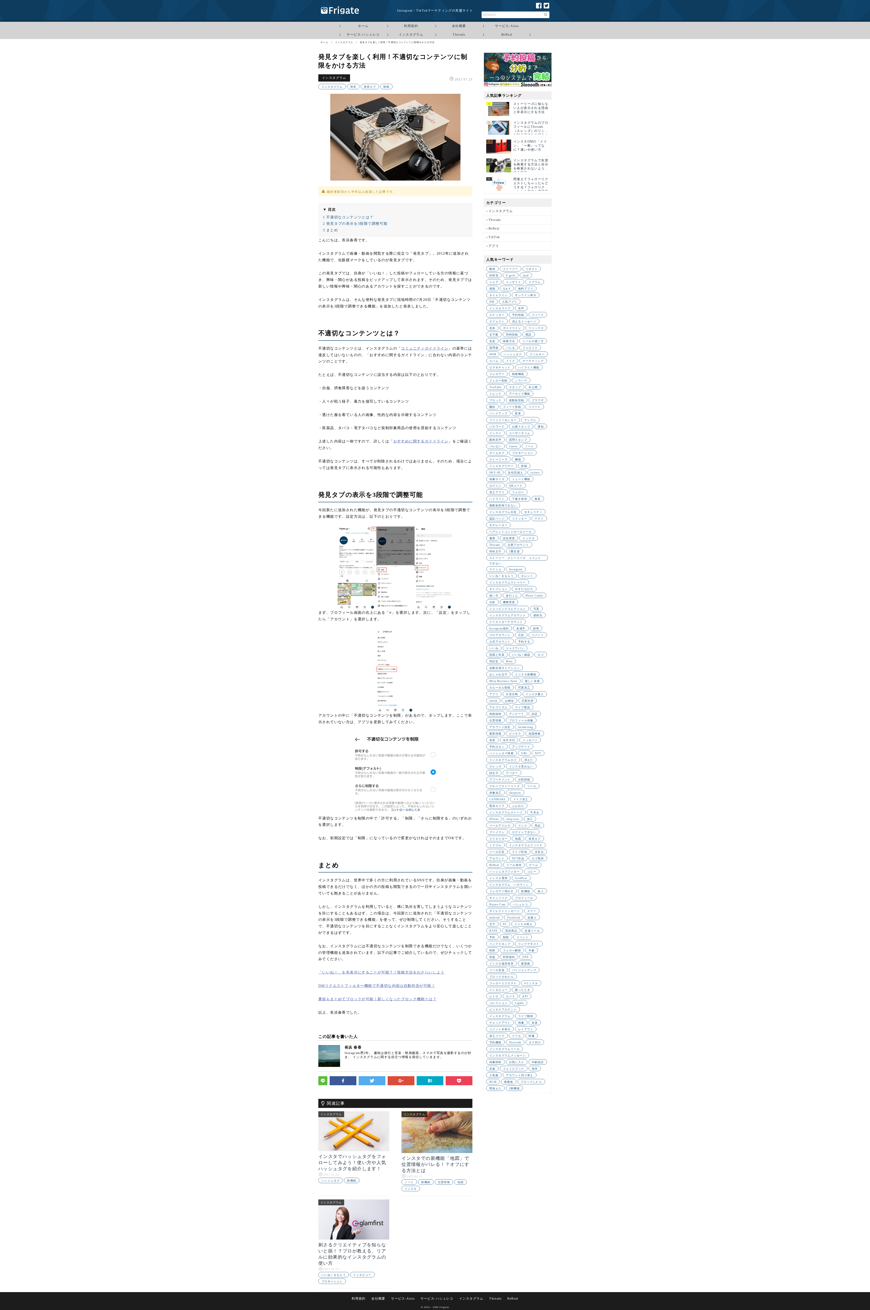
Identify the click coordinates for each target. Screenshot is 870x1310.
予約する (524, 641)
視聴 (492, 288)
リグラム (535, 282)
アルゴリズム (498, 707)
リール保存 (514, 865)
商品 (538, 825)
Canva (513, 446)
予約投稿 (518, 315)
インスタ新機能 (525, 674)
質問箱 (493, 347)
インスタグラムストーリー (507, 582)
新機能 (351, 1180)
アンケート (516, 713)
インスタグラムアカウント (507, 615)
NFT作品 (518, 858)
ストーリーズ (498, 459)
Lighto (519, 1003)
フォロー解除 (512, 950)
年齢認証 (538, 1062)
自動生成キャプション (504, 668)
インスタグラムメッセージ (507, 1055)
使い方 (493, 595)
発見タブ (370, 86)
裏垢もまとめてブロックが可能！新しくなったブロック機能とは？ (377, 999)
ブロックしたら (531, 1081)
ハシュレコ (520, 904)
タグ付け (535, 1042)
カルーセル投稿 (500, 687)
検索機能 (518, 374)
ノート (409, 1182)
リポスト (532, 269)
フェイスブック (513, 1068)
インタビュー (362, 1274)
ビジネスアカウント (503, 1009)
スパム (493, 361)
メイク (510, 361)
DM (492, 301)
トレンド (495, 393)
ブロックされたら (501, 976)
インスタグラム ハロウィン (509, 884)
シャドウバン (515, 648)
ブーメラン (497, 832)
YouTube (495, 387)
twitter (535, 472)
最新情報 (495, 733)
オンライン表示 (525, 295)
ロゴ (541, 654)
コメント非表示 (500, 1029)
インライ (495, 433)
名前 (492, 328)
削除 (492, 950)
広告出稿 (512, 694)
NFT (538, 753)
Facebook (513, 917)
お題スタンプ (521, 426)
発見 (353, 86)
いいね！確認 (521, 654)
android (494, 917)
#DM (492, 354)
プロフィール (524, 897)
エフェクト (497, 321)
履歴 (492, 538)
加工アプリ (497, 492)
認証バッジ (497, 518)
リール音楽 (497, 970)
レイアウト (525, 1029)
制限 (386, 86)
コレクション (498, 1003)
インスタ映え (524, 924)
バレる (510, 347)
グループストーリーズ (504, 786)
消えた (528, 759)
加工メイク (497, 1035)
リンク (522, 825)
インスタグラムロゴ (503, 759)
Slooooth (515, 1042)
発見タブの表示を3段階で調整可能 (355, 223)
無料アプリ (525, 288)
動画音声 (495, 439)
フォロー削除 (498, 380)
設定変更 (509, 538)
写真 (536, 608)
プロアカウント (500, 635)
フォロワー (497, 374)
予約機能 (495, 1042)
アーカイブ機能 (519, 393)
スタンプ (515, 387)
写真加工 (524, 687)
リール (516, 1035)
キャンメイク (498, 897)
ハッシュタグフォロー (504, 871)
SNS (525, 957)
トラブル (495, 845)
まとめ (330, 230)
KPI (525, 996)
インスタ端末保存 (501, 963)
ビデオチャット (500, 367)
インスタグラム (411, 34)
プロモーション (332, 1281)
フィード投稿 (512, 406)
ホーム (363, 26)
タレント (527, 576)
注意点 (539, 851)
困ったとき (522, 989)
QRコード (516, 485)
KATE (493, 930)
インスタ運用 (498, 878)
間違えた (495, 1088)
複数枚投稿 (516, 400)
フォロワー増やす (501, 891)
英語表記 (511, 930)
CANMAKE (497, 799)
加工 (530, 819)
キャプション (498, 589)
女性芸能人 (515, 472)
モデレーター (498, 525)
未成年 (520, 628)
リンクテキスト (528, 943)
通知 (541, 426)
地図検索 (535, 733)
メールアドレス (500, 825)
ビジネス (515, 733)
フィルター (537, 354)
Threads (459, 34)
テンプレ (530, 420)
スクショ (495, 569)
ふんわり (518, 805)
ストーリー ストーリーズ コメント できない (516, 558)
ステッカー (497, 315)
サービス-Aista (507, 26)
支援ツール (532, 930)
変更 (518, 413)
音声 (521, 308)
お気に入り (516, 1062)
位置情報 (444, 1182)
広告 (521, 635)
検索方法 (509, 341)
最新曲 (525, 963)
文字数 (493, 334)
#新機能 (514, 1088)
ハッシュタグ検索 (501, 753)
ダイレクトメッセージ (504, 911)
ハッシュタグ (330, 1180)
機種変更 (509, 602)
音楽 (492, 341)
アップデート (521, 746)
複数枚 (508, 1081)
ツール (531, 786)
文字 (492, 924)
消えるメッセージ (524, 321)
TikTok (494, 237)
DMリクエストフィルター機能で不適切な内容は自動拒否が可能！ (376, 986)
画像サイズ (497, 479)
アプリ (493, 246)
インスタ (411, 1188)
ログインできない (524, 832)
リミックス (536, 328)
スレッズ (495, 766)
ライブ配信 (522, 707)
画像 (521, 1022)
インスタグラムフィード (525, 845)
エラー (531, 911)
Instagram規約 (499, 628)
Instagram (516, 569)
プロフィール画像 (521, 720)
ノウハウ (521, 380)
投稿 (524, 466)
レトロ (493, 996)
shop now (512, 819)
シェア (493, 282)
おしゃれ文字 (498, 674)
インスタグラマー (501, 466)
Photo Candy (534, 595)
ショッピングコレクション (507, 608)
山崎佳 (509, 700)
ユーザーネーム (519, 433)
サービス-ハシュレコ (363, 34)
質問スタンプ (518, 439)
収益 (492, 957)
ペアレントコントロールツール (510, 531)
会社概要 (459, 26)
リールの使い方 (533, 341)
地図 (460, 1182)
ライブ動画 (525, 1016)
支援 (492, 1068)
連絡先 (537, 615)
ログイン (495, 485)
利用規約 (411, 26)
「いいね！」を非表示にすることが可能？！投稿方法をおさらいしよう (381, 972)
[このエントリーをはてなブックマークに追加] (430, 1080)
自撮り (532, 917)
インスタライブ (500, 308)
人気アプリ (509, 301)
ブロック (495, 400)
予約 (492, 937)
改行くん (512, 595)
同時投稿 (512, 334)
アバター (512, 773)
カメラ (510, 996)
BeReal (506, 34)
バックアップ (498, 413)
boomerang (525, 727)
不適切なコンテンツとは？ (348, 217)
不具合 (534, 812)
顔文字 (493, 773)
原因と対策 (497, 654)
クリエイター (498, 838)
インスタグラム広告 (503, 512)
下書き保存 (519, 498)
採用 (536, 628)
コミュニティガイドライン (424, 348)
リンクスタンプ (500, 943)
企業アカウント (518, 544)
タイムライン (498, 295)
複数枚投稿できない (503, 505)
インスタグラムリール (504, 1049)
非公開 (533, 387)
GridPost (521, 878)
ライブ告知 (519, 851)
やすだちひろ (524, 589)
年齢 (532, 950)
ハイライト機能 (528, 367)
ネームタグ (497, 452)
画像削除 (495, 1062)
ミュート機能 (521, 479)
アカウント (497, 858)
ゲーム (533, 865)
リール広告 (497, 851)
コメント (538, 635)
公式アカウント (500, 641)
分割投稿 (524, 779)
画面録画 (495, 713)
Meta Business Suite (503, 681)
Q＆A (507, 288)
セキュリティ (533, 512)
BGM (493, 1081)
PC (505, 924)
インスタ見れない (521, 766)
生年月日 (509, 740)
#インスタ (531, 983)
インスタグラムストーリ (506, 812)
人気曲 (493, 1075)
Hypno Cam (497, 904)
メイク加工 (520, 799)
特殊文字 (495, 551)
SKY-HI (494, 472)
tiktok (493, 700)
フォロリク (530, 347)
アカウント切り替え (519, 1075)
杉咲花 (493, 275)
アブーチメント (500, 779)
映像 (532, 1035)
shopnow (515, 792)
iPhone (494, 819)
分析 (492, 602)
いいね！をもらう (333, 1274)
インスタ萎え (535, 694)
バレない (495, 446)
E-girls (510, 275)
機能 (518, 459)
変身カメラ (497, 805)
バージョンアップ (524, 970)
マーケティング (533, 361)
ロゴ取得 (538, 858)
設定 (535, 713)
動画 (492, 269)
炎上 (541, 891)
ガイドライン (512, 328)
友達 (535, 1022)
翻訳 (492, 406)
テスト (539, 518)
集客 (538, 498)
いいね (493, 648)
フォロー (518, 492)
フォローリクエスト (503, 983)
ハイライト (497, 498)
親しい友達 (532, 681)
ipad (526, 275)
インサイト (513, 282)
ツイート (535, 406)
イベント (523, 937)
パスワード (497, 426)
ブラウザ (538, 400)
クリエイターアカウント (506, 622)
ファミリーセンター (503, 420)
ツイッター (519, 518)
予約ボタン (497, 746)
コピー (531, 871)
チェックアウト (500, 1022)
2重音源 (514, 551)
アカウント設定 (500, 727)
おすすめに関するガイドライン (421, 441)
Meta (509, 661)
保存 (535, 1068)
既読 (529, 334)
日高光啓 (528, 700)
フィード (538, 315)
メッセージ (530, 740)
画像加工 (495, 792)
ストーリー (510, 269)
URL (524, 753)
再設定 (493, 661)
